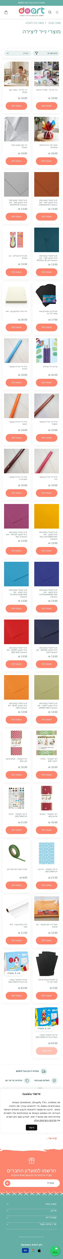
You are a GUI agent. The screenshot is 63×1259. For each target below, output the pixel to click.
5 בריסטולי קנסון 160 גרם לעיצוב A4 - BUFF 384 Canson (17, 705)
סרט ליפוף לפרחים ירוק (17, 869)
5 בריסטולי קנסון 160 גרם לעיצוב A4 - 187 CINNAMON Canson (48, 202)
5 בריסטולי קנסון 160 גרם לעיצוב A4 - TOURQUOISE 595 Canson (18, 593)
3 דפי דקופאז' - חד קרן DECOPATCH (47, 870)
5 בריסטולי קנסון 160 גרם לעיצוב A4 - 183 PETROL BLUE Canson (47, 258)
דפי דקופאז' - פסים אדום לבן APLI (16, 760)
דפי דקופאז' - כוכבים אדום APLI (48, 815)
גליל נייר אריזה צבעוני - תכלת (17, 367)
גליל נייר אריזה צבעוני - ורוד (47, 478)
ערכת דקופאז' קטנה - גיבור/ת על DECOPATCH (46, 1036)
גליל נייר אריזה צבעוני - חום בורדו (17, 478)
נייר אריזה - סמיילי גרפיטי (46, 90)
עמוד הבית (55, 22)
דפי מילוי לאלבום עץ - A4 (16, 311)
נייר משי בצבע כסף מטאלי (19, 146)
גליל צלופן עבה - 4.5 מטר (18, 925)
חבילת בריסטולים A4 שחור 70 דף (48, 312)
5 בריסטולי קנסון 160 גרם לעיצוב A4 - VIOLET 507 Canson (16, 534)
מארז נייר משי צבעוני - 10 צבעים (46, 925)
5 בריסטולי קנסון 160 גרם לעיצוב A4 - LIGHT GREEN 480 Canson (47, 705)
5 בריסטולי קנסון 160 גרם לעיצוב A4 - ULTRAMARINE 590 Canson (48, 593)
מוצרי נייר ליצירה (35, 22)
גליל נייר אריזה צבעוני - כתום (17, 423)
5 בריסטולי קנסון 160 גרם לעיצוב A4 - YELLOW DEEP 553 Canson (48, 535)
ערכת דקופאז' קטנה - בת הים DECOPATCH (18, 981)
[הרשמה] (7, 1183)
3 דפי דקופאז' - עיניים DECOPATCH (18, 815)
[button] (49, 12)
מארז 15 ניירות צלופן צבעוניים (48, 146)
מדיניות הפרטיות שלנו (45, 1120)
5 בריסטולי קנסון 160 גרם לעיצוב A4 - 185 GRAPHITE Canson (18, 202)
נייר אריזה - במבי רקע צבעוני (18, 91)
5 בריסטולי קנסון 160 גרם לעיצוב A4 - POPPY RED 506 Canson (17, 650)
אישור (31, 1127)
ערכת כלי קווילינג (50, 366)
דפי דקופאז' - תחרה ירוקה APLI (48, 760)
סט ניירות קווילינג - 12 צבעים (18, 257)
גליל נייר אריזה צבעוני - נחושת (47, 423)
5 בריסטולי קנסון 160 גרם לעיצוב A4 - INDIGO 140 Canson (46, 650)
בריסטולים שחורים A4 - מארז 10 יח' (47, 981)
